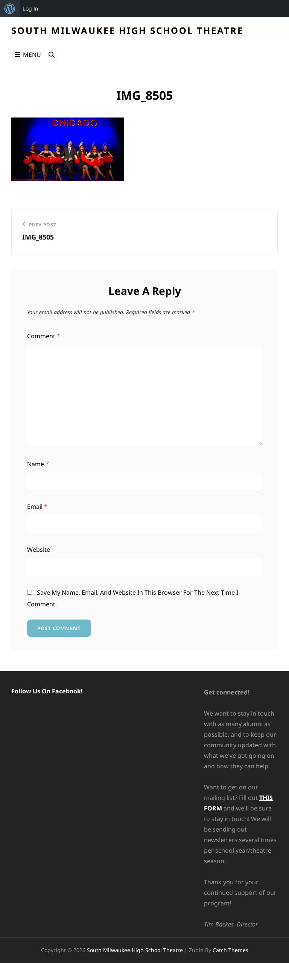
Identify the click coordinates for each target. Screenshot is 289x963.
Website (38, 549)
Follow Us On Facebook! (47, 691)
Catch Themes (230, 950)
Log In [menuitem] (30, 8)
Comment (43, 336)
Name (38, 464)
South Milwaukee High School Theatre (127, 30)
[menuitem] (10, 8)
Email (37, 506)
